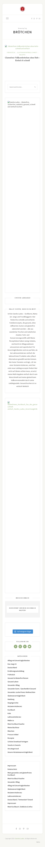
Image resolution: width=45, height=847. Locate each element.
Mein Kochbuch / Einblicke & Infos (20, 807)
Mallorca (11, 720)
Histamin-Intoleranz (15, 706)
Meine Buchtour (13, 727)
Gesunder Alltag (14, 685)
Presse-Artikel (13, 734)
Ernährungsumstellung (16, 671)
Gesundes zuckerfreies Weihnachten (21, 692)
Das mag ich (12, 664)
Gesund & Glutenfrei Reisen (18, 678)
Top (37, 842)
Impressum (12, 766)
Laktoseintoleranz (14, 717)
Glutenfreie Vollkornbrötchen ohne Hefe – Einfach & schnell (22, 59)
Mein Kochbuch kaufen (16, 724)
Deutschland (12, 667)
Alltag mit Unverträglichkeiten (19, 660)
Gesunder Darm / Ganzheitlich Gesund (22, 689)
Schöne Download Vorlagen (18, 741)
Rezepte (22, 55)
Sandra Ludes (19, 838)
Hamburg (11, 699)
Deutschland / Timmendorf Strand (20, 800)
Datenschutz (12, 769)
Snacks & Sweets (14, 745)
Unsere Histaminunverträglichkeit (20, 752)
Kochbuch (11, 710)
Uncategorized (13, 749)
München (11, 731)
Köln (9, 713)
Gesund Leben (13, 681)
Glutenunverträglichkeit (27, 52)
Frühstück (11, 52)
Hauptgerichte (13, 703)
